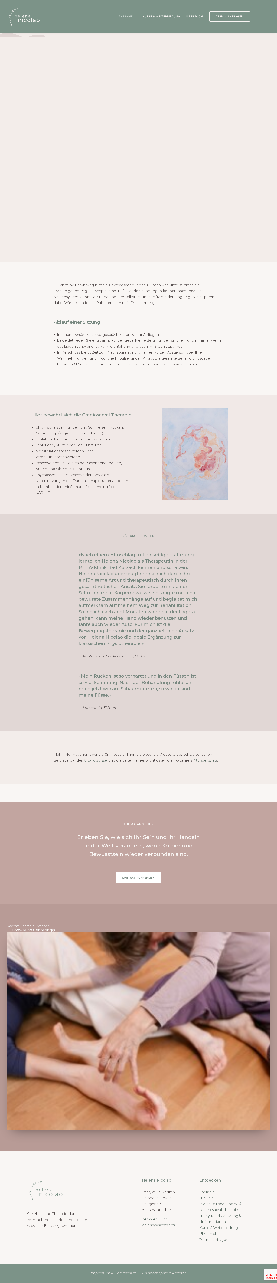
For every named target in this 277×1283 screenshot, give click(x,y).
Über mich (194, 16)
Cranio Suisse (95, 760)
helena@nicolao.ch (158, 1225)
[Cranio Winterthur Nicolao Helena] (24, 16)
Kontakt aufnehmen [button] (138, 877)
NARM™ (208, 1198)
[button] (257, 16)
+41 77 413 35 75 (155, 1219)
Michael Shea (205, 760)
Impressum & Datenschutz (113, 1273)
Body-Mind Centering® (33, 930)
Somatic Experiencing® (221, 1204)
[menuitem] (127, 16)
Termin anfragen (213, 1240)
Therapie (126, 16)
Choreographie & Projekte (164, 1273)
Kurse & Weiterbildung (161, 16)
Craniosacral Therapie (219, 1210)
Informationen (213, 1222)
